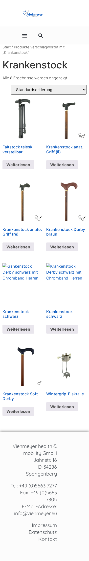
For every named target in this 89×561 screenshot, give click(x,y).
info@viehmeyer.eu (35, 513)
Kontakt (47, 539)
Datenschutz (43, 532)
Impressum (44, 525)
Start (6, 47)
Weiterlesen (18, 164)
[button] (25, 35)
